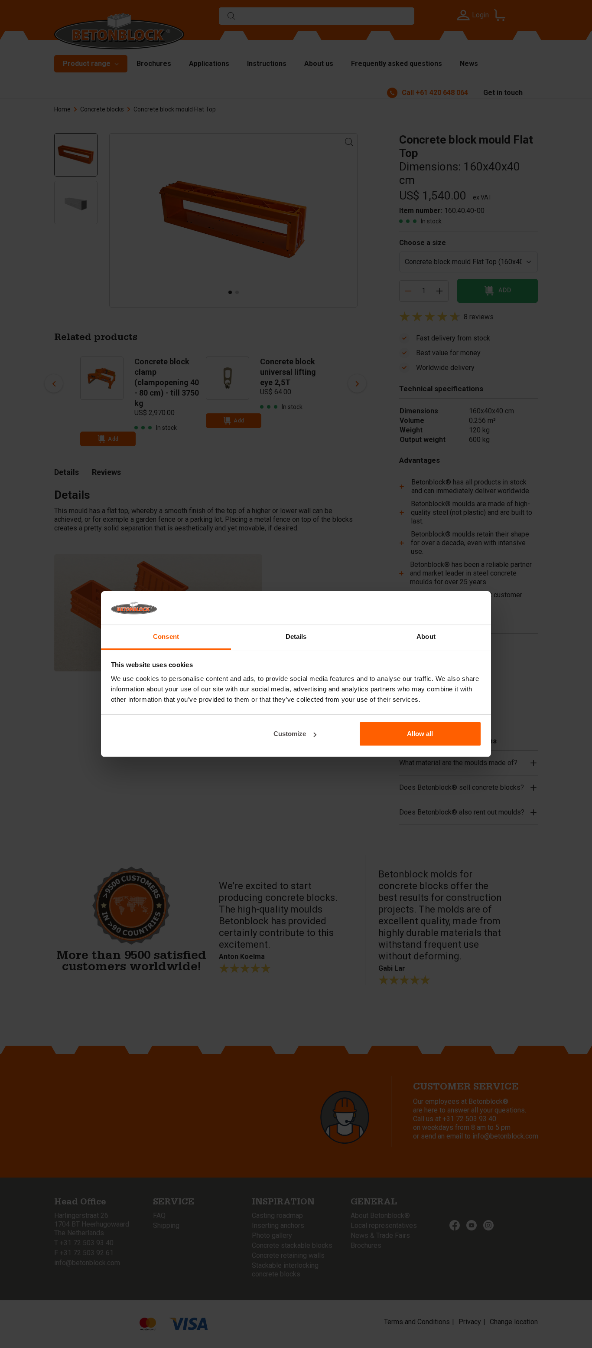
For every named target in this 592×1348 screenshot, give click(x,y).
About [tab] (426, 636)
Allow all (420, 733)
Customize (289, 733)
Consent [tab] (166, 636)
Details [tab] (296, 636)
